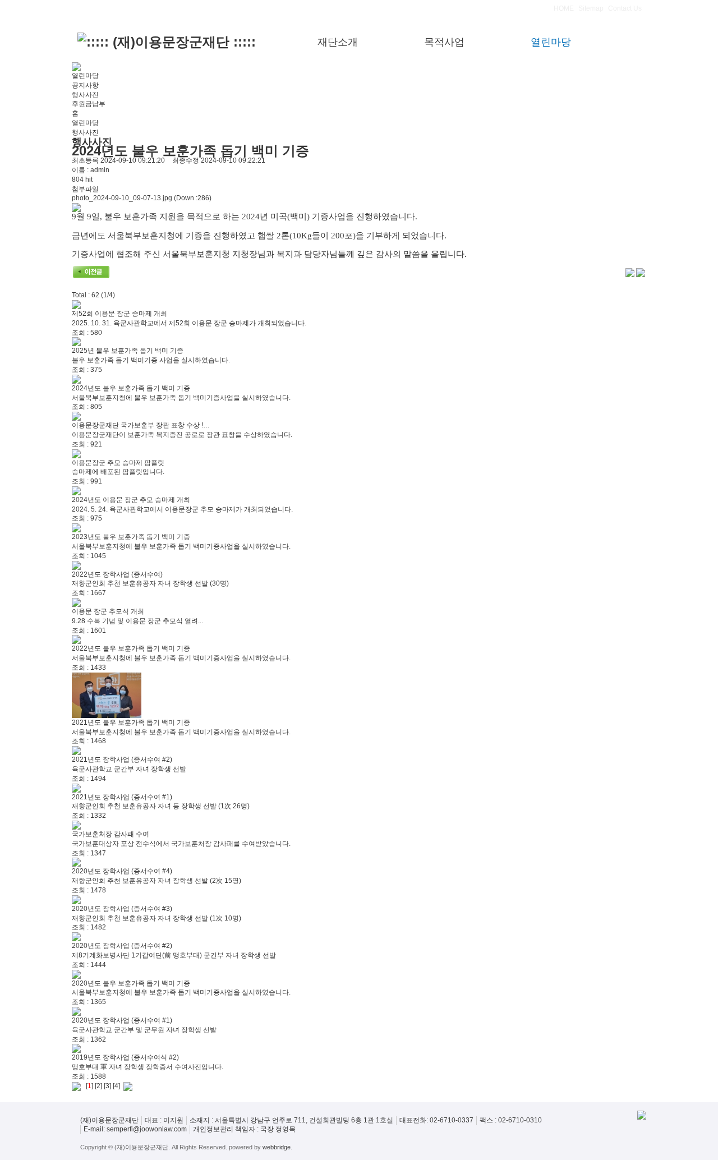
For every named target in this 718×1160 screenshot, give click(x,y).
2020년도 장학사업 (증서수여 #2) (122, 946)
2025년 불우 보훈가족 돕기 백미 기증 (127, 351)
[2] (98, 1086)
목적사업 (444, 42)
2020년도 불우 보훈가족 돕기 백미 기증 (131, 983)
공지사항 (85, 85)
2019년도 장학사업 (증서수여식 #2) (125, 1057)
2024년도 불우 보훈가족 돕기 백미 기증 (131, 388)
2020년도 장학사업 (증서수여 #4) (122, 871)
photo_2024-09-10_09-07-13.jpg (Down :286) (141, 198)
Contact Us (625, 8)
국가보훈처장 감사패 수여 (110, 834)
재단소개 (337, 42)
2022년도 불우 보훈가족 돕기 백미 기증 (131, 648)
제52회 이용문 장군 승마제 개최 (119, 313)
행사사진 (85, 95)
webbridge (277, 1147)
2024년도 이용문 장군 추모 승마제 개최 (131, 500)
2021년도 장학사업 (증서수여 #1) (122, 797)
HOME (564, 8)
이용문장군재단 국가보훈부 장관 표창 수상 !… (141, 425)
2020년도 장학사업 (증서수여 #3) (122, 909)
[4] (116, 1086)
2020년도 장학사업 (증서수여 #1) (122, 1020)
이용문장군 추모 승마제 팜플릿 (118, 463)
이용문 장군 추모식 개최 (108, 611)
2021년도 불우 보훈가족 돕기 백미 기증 (131, 722)
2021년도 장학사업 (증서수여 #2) (122, 759)
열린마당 (551, 42)
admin (99, 170)
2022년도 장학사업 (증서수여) (117, 574)
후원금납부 (88, 104)
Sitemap (591, 8)
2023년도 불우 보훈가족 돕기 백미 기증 (131, 537)
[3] (107, 1086)
